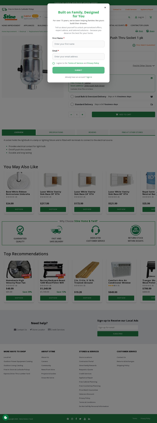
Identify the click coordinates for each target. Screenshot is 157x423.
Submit (78, 70)
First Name (57, 38)
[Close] (105, 7)
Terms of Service (75, 63)
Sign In (89, 77)
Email (54, 50)
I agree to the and (77, 63)
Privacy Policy (93, 63)
